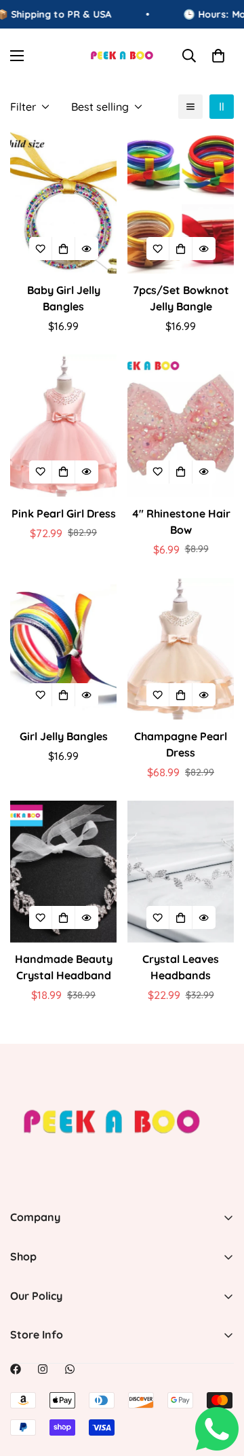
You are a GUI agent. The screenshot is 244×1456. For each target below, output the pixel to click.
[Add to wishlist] (40, 248)
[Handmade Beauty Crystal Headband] (63, 872)
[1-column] (190, 106)
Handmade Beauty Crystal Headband (64, 967)
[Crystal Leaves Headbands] (180, 872)
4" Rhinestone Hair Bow (180, 521)
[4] (180, 425)
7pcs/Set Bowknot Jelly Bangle (181, 298)
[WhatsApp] (69, 1369)
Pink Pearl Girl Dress (64, 513)
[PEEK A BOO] (122, 55)
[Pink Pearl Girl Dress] (63, 425)
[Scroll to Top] (219, 1384)
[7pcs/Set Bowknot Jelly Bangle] (180, 203)
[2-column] (221, 106)
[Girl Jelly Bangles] (63, 649)
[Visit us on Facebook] (15, 1369)
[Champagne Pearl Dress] (180, 649)
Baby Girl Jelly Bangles (63, 298)
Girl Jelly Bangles (64, 736)
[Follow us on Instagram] (42, 1369)
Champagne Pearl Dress (180, 744)
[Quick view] (86, 248)
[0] (218, 55)
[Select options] (63, 248)
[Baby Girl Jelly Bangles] (63, 203)
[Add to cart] (63, 917)
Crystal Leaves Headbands (180, 967)
